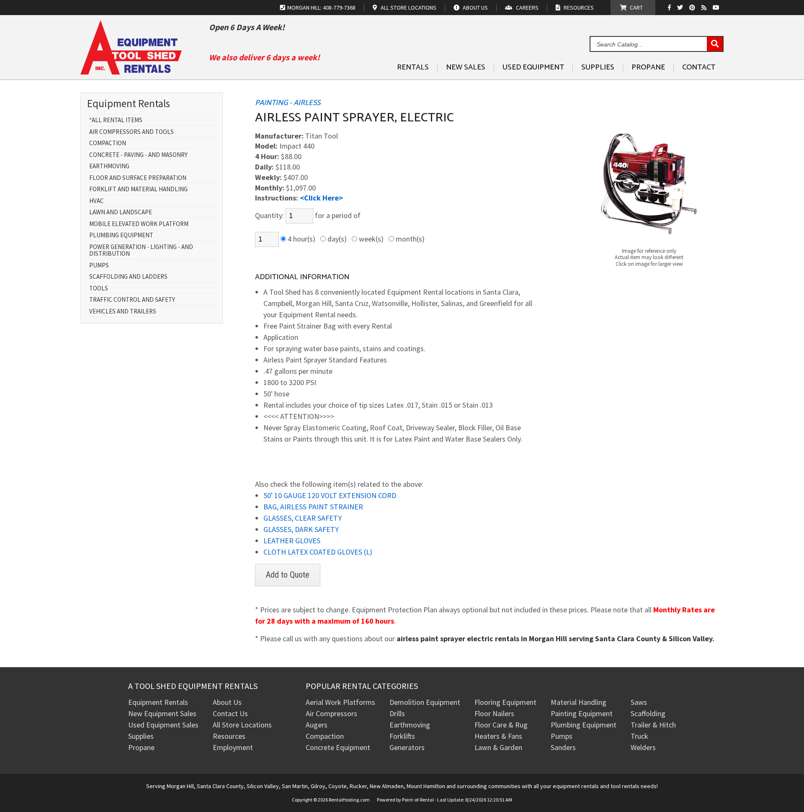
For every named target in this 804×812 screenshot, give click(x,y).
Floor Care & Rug (501, 725)
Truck (639, 736)
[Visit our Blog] (705, 7)
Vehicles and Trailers (122, 311)
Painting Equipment (582, 713)
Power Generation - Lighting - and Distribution (141, 250)
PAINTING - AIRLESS (287, 103)
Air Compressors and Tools (131, 132)
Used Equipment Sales (163, 725)
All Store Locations (242, 725)
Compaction (107, 143)
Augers (316, 725)
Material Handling (578, 702)
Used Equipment (533, 67)
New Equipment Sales (162, 713)
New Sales (465, 67)
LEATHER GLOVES (291, 540)
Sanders (563, 747)
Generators (407, 747)
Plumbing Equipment (121, 235)
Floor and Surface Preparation (137, 178)
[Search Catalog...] (715, 44)
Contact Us (230, 713)
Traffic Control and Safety (132, 299)
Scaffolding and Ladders (128, 276)
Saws (639, 702)
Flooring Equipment (505, 702)
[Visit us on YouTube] (717, 7)
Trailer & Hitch (653, 725)
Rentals (413, 67)
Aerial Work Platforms (340, 702)
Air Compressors (331, 713)
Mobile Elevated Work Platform (138, 224)
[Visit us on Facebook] (671, 7)
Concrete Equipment (338, 747)
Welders (643, 747)
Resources (229, 736)
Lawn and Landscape (120, 212)
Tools (98, 288)
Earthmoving (109, 166)
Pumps (99, 265)
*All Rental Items (115, 120)
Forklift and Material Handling (138, 189)
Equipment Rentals (158, 702)
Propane (648, 67)
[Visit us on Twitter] (681, 7)
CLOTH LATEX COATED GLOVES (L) (317, 552)
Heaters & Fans (498, 736)
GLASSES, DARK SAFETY (301, 529)
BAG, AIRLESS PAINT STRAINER (313, 506)
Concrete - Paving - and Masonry (138, 155)
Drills (397, 713)
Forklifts (402, 736)
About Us (227, 702)
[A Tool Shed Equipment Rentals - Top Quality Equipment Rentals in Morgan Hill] (131, 71)
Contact (698, 67)
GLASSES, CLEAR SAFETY (302, 518)
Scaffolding (648, 713)
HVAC (96, 201)
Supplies (597, 67)
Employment (233, 747)
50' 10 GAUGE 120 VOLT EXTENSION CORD (329, 495)
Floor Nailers (494, 713)
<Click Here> (321, 198)
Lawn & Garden (498, 747)
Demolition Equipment (424, 702)
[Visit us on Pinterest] (693, 7)
